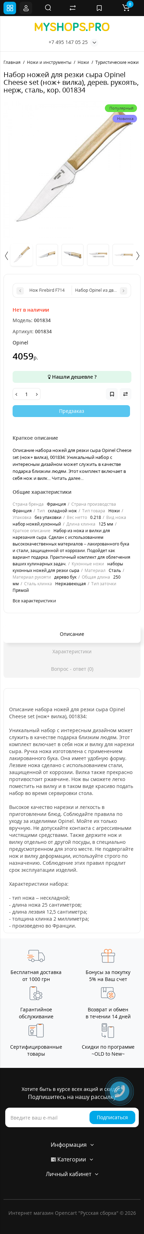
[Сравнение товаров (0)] (72, 8)
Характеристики (72, 651)
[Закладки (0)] (99, 8)
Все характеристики (34, 600)
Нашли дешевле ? (73, 376)
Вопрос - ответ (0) (72, 669)
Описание (72, 634)
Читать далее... (68, 478)
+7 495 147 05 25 (68, 42)
